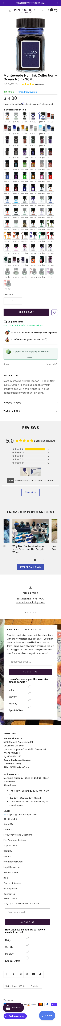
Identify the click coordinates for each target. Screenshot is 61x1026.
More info (30, 357)
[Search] (10, 11)
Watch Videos (12, 411)
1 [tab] (17, 559)
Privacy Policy (10, 888)
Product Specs (12, 403)
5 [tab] (29, 559)
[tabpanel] (30, 537)
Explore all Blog (30, 567)
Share (6, 364)
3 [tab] (23, 559)
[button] (43, 11)
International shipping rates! (30, 602)
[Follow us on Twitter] (13, 974)
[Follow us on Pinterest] (27, 974)
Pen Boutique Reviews (15, 840)
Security (8, 850)
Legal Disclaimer (12, 867)
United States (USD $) (15, 986)
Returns (7, 856)
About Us (8, 824)
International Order (13, 861)
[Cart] (49, 10)
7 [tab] (34, 559)
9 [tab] (40, 559)
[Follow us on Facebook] (7, 974)
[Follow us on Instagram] (20, 974)
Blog (6, 877)
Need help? (51, 364)
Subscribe (30, 672)
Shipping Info (10, 845)
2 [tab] (20, 559)
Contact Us (9, 893)
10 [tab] (43, 559)
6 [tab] (31, 559)
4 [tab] (26, 559)
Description (11, 375)
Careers (8, 829)
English (34, 986)
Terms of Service (12, 883)
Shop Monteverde (28, 91)
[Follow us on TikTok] (40, 974)
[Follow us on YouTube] (33, 974)
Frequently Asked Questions (18, 834)
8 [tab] (37, 559)
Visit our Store (11, 872)
